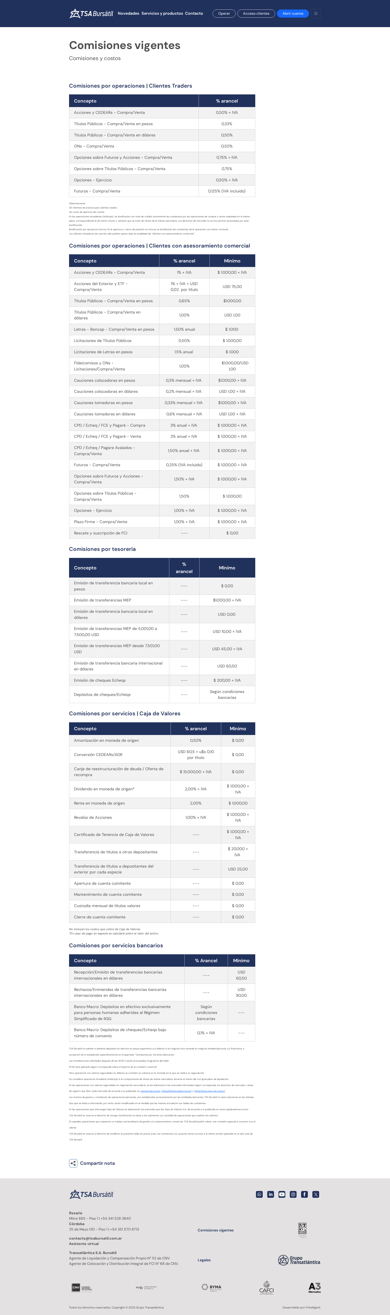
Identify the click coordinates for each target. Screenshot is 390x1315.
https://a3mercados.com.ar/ (177, 1091)
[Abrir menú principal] (316, 13)
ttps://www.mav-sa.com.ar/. (210, 1091)
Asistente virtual (84, 1243)
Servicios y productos (162, 13)
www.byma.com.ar (150, 1091)
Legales (204, 1260)
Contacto (194, 13)
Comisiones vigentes (216, 1230)
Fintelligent (313, 1307)
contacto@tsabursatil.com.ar (95, 1238)
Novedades (128, 13)
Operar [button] (224, 13)
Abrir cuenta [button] (293, 13)
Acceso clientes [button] (256, 13)
